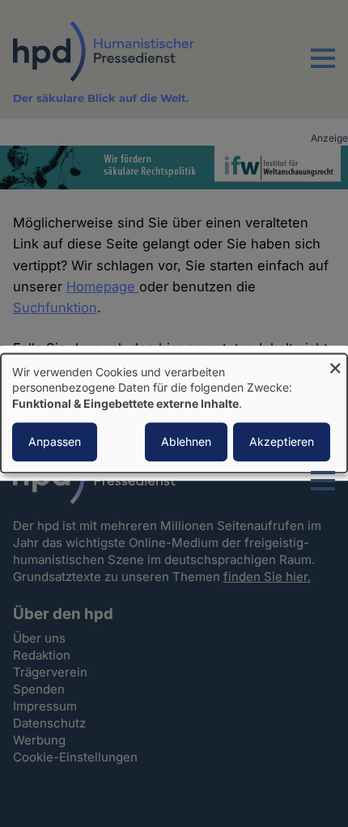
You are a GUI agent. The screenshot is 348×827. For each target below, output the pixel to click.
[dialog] (174, 413)
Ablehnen (186, 442)
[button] (323, 68)
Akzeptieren (281, 442)
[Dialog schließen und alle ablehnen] (335, 364)
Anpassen (54, 442)
